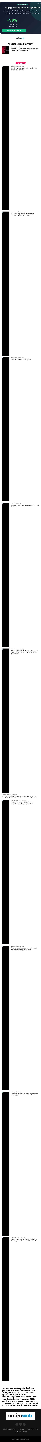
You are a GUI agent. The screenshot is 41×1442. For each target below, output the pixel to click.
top (29, 1403)
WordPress (22, 1405)
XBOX (29, 1405)
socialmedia (16, 1402)
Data (3, 1390)
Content (26, 1388)
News (28, 1396)
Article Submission (9, 1429)
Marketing (8, 1396)
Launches (5, 1394)
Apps (11, 1388)
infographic (21, 1392)
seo (32, 1398)
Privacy (18, 1432)
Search (11, 1399)
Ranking (34, 1396)
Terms (25, 1432)
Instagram (29, 1393)
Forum (33, 1390)
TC (3, 1403)
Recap (4, 1399)
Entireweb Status (32, 1429)
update (4, 1405)
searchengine (22, 1399)
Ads (7, 1388)
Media (17, 1396)
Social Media (28, 1401)
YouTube (35, 1405)
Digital (8, 1390)
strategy (36, 1401)
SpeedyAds (21, 1429)
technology (9, 1403)
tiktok (17, 1403)
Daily (33, 1388)
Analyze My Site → (14, 30)
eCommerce (15, 1390)
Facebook (25, 1390)
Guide (14, 1393)
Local (16, 1394)
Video (10, 1405)
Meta (23, 1396)
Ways (14, 1405)
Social (5, 1401)
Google (6, 1392)
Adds (3, 1388)
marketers (22, 1394)
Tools (26, 1403)
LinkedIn (11, 1394)
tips (21, 1403)
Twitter (35, 1403)
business (17, 1388)
